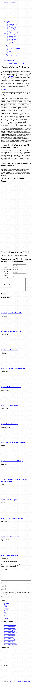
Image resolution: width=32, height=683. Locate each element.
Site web (3, 589)
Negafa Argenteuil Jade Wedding (12, 313)
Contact (6, 3)
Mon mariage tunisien (9, 628)
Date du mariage (6, 272)
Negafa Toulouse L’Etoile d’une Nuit (13, 368)
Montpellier (7, 603)
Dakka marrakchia (12, 24)
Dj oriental (10, 38)
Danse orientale (11, 35)
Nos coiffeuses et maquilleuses (15, 48)
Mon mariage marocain (10, 625)
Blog (5, 57)
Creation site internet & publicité (15, 63)
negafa (11, 76)
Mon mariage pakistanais (10, 644)
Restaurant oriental (12, 41)
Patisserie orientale (12, 39)
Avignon (6, 611)
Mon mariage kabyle (9, 631)
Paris (5, 605)
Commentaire (5, 569)
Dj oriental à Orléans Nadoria (11, 331)
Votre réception (8, 33)
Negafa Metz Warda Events (10, 537)
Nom (6, 265)
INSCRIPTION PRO (9, 60)
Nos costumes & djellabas (14, 55)
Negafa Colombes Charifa (9, 350)
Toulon (6, 617)
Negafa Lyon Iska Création (10, 405)
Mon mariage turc (8, 637)
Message (7, 284)
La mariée (6, 45)
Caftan (9, 46)
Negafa (9, 51)
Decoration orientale (12, 36)
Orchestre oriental (11, 30)
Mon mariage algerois (9, 635)
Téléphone (7, 269)
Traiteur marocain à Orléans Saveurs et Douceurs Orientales (14, 480)
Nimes (5, 612)
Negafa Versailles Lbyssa (9, 500)
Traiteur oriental (11, 44)
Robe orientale (11, 52)
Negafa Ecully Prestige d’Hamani (12, 518)
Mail (6, 267)
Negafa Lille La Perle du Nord (11, 387)
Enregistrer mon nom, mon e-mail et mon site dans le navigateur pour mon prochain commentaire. (15, 593)
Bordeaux (6, 609)
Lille (5, 614)
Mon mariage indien (9, 638)
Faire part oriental (11, 27)
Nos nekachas (10, 49)
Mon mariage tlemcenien (10, 632)
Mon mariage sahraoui (10, 643)
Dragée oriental (11, 26)
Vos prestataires (8, 21)
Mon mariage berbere (9, 634)
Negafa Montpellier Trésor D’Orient (13, 442)
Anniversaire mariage (15, 681)
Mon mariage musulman (10, 629)
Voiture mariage (11, 29)
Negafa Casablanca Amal (9, 555)
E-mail (3, 586)
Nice (5, 615)
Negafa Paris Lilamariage (9, 424)
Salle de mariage (11, 42)
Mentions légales (26, 681)
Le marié (6, 54)
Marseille (6, 608)
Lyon (5, 606)
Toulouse (6, 618)
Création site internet (9, 2)
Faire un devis (7, 58)
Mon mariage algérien (9, 626)
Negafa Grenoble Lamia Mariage (12, 461)
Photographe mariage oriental (14, 32)
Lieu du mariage (6, 276)
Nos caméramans (11, 23)
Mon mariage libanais (9, 640)
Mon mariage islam (9, 641)
